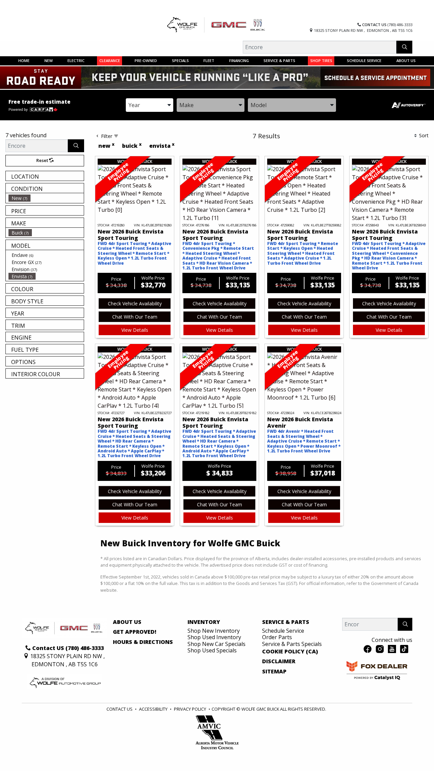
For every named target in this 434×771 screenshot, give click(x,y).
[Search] (404, 47)
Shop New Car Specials (216, 644)
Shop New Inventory (214, 630)
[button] (24, 60)
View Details (134, 330)
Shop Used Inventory (214, 637)
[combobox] (149, 105)
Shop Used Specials (212, 650)
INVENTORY (204, 622)
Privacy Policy (190, 709)
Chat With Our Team (134, 316)
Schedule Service (283, 630)
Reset (42, 160)
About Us (127, 622)
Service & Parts (285, 622)
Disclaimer (278, 661)
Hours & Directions (143, 642)
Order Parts (277, 637)
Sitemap (274, 672)
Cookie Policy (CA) (290, 652)
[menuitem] (46, 198)
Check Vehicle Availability (135, 303)
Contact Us (119, 709)
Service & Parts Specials (292, 644)
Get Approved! (134, 632)
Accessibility (153, 709)
